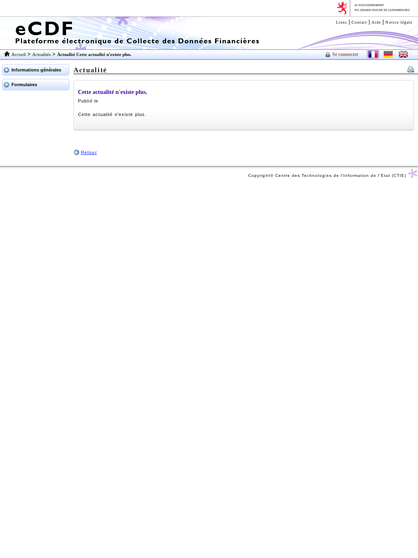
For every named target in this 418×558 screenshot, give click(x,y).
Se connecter (345, 54)
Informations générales (36, 69)
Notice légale (398, 22)
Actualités (41, 54)
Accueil (18, 54)
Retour (89, 152)
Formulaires (24, 84)
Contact (359, 22)
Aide (376, 22)
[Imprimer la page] (410, 70)
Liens (341, 22)
